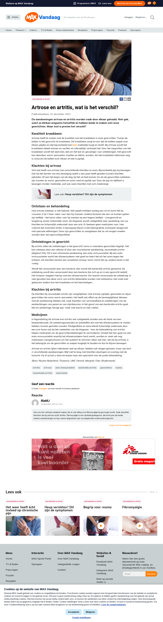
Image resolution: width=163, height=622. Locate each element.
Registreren (141, 17)
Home (9, 30)
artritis (36, 367)
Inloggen (128, 17)
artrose (48, 367)
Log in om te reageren (120, 425)
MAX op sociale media (104, 580)
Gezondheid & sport (41, 99)
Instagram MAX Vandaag (104, 572)
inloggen (43, 388)
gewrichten (106, 367)
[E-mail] (125, 99)
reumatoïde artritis (42, 373)
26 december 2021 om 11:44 (51, 404)
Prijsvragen (97, 30)
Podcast (122, 30)
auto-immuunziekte (65, 367)
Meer (152, 492)
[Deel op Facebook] (121, 99)
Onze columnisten (65, 30)
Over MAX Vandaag (68, 558)
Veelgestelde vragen (68, 564)
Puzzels (110, 30)
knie (75, 144)
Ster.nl (100, 437)
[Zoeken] (152, 17)
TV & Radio (46, 30)
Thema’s (19, 30)
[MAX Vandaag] (42, 17)
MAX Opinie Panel (41, 558)
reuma (119, 367)
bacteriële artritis (87, 367)
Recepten (82, 30)
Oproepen (135, 30)
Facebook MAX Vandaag (104, 563)
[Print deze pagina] (129, 99)
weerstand (61, 373)
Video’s (33, 30)
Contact (62, 569)
